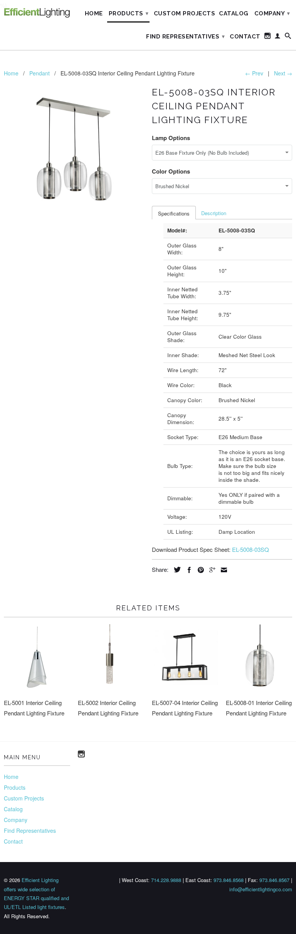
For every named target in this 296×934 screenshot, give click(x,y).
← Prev (254, 73)
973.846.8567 (274, 880)
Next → (283, 73)
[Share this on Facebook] (187, 570)
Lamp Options (171, 138)
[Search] (288, 37)
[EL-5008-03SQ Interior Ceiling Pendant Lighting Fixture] (74, 154)
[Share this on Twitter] (175, 569)
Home (94, 13)
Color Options (171, 171)
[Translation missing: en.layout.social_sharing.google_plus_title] (210, 570)
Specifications (174, 213)
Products (129, 13)
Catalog (234, 13)
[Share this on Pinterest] (199, 570)
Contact (245, 36)
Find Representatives (185, 36)
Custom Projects (184, 13)
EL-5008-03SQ (250, 549)
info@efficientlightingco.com (260, 889)
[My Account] (277, 37)
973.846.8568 (229, 880)
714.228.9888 (166, 880)
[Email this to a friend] (222, 570)
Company (272, 13)
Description (213, 213)
